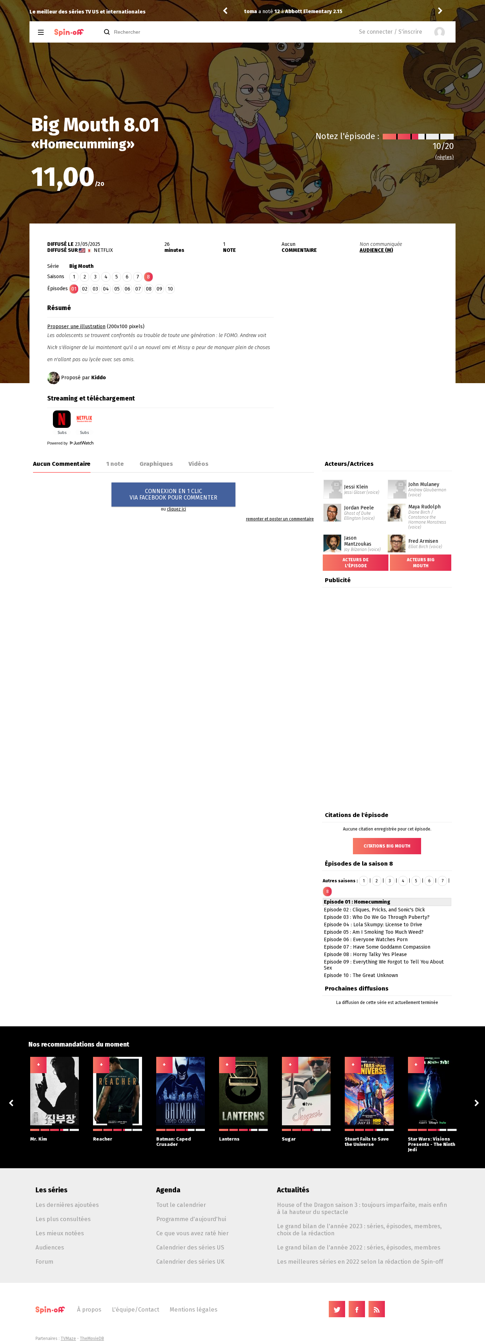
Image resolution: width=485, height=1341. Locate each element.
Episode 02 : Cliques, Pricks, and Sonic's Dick (374, 910)
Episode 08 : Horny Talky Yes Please (365, 954)
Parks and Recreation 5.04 (323, 12)
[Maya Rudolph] (396, 506)
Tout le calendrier (181, 1204)
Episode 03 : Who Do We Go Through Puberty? (377, 917)
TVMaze (68, 1338)
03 (95, 289)
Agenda (168, 1190)
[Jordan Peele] (332, 506)
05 (117, 289)
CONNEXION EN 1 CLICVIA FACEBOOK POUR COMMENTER (173, 494)
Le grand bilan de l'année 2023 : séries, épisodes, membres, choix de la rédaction (359, 1230)
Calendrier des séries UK (190, 1261)
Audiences (50, 1247)
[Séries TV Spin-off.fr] (69, 32)
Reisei (255, 12)
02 (84, 289)
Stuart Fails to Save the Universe (367, 1141)
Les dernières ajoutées (67, 1204)
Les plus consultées (63, 1219)
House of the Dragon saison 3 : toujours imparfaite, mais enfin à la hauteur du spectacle (362, 1208)
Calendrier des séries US (190, 1247)
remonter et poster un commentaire (280, 519)
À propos (89, 1309)
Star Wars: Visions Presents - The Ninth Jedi (431, 1144)
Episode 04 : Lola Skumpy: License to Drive (373, 925)
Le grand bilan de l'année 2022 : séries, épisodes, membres (358, 1247)
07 (138, 289)
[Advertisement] (372, 345)
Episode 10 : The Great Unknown (361, 975)
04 (106, 289)
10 (170, 289)
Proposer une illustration (76, 327)
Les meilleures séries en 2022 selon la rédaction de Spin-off (360, 1261)
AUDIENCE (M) (376, 250)
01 (74, 289)
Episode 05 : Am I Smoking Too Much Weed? (374, 932)
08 (149, 289)
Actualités (293, 1190)
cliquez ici (176, 509)
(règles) (444, 157)
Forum (44, 1261)
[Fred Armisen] (396, 537)
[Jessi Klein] (333, 482)
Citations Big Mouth (387, 846)
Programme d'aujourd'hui (191, 1219)
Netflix (103, 250)
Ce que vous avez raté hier (192, 1233)
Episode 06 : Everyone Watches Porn (366, 940)
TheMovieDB (92, 1338)
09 (159, 289)
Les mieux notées (60, 1233)
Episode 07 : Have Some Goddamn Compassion (377, 947)
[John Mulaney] (397, 482)
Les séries (51, 1190)
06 (127, 289)
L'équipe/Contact (135, 1309)
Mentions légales (193, 1309)
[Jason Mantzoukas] (332, 537)
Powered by (58, 443)
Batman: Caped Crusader (173, 1141)
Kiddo (98, 378)
